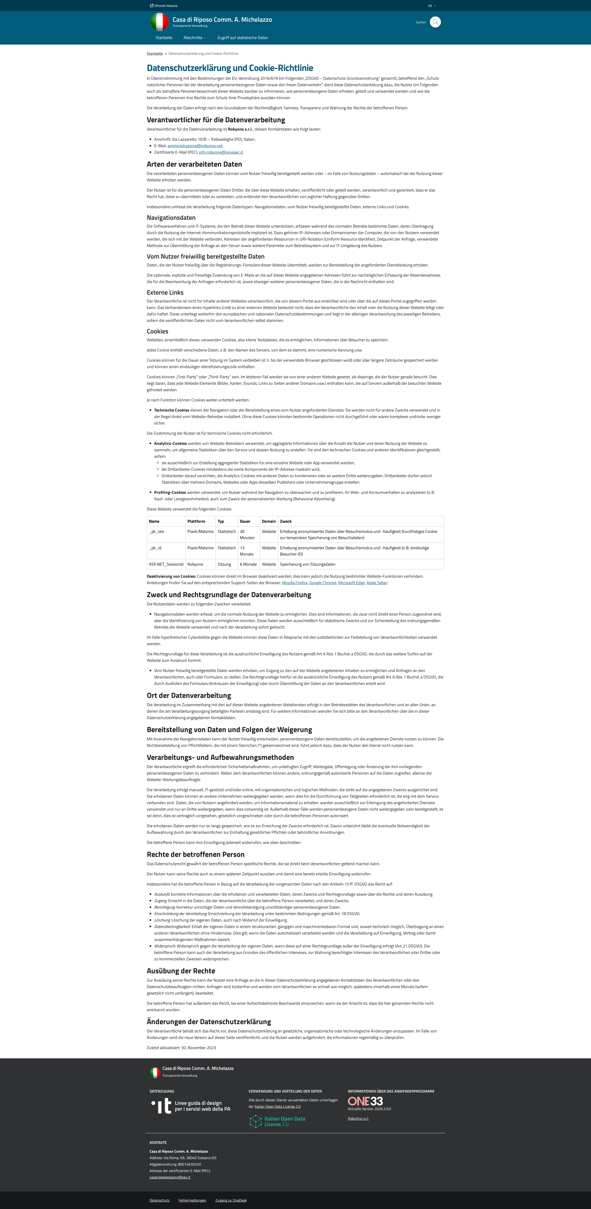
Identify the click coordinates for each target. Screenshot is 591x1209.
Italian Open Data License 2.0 (278, 1106)
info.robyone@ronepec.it (221, 152)
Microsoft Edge (351, 583)
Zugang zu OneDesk (231, 1200)
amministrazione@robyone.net (195, 146)
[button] (433, 5)
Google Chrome (322, 583)
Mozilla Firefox (295, 583)
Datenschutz (159, 1200)
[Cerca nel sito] (435, 21)
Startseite (155, 53)
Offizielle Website (165, 5)
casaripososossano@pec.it (170, 1177)
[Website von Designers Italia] (196, 1106)
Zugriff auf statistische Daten (242, 37)
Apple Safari (377, 583)
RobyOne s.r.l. (358, 1118)
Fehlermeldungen (192, 1200)
